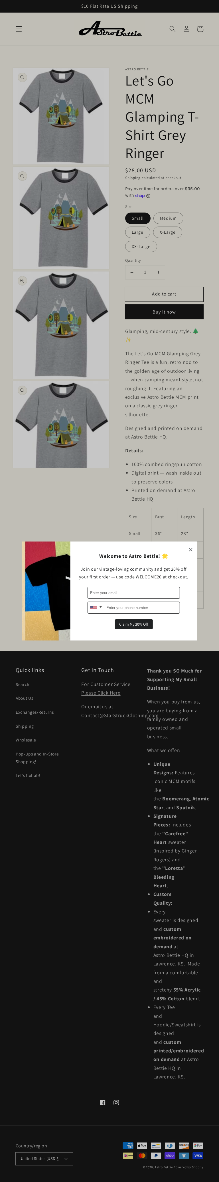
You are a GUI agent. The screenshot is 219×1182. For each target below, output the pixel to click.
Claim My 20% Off (133, 624)
